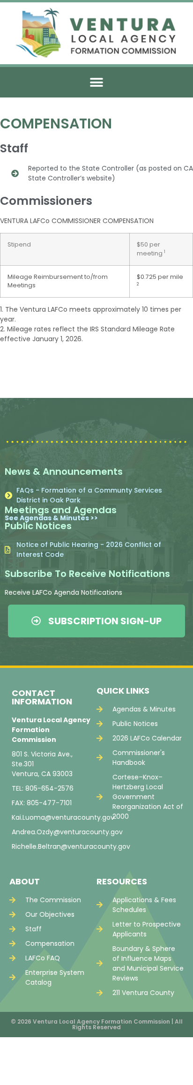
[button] (96, 82)
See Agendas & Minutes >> (51, 518)
